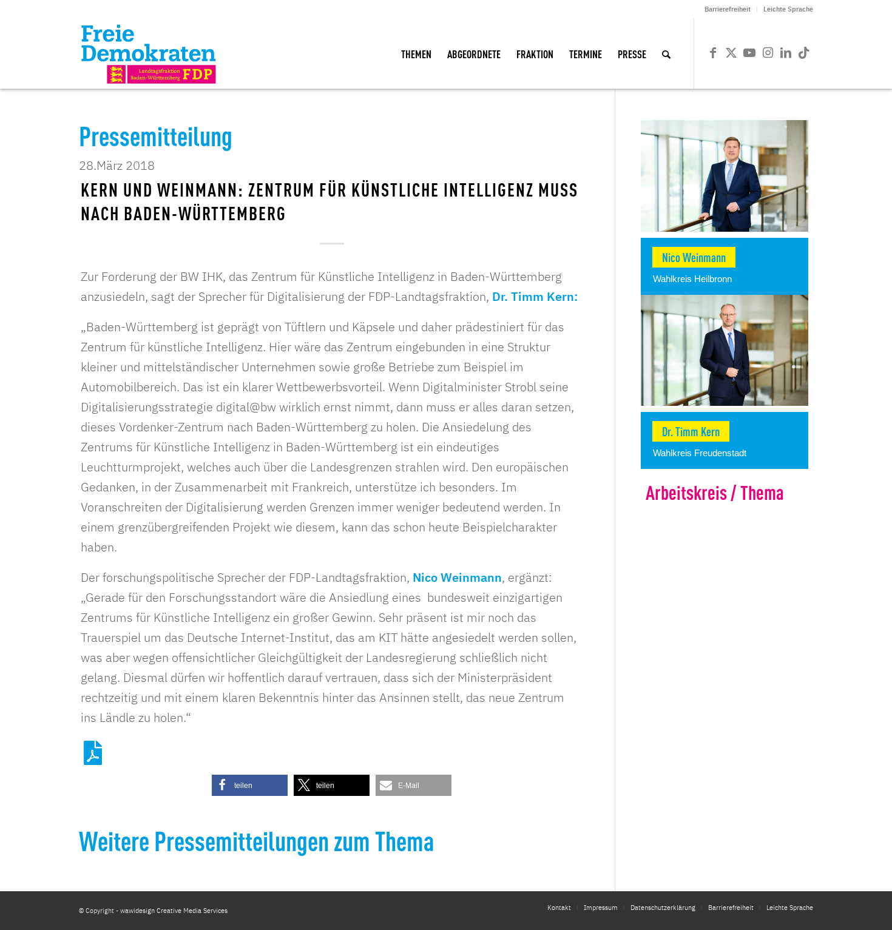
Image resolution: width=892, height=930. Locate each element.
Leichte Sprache (788, 9)
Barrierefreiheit (727, 9)
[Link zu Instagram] (768, 53)
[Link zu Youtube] (749, 53)
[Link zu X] (731, 53)
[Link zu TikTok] (804, 53)
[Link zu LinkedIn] (786, 53)
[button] (250, 785)
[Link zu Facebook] (713, 53)
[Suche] (666, 53)
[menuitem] (727, 9)
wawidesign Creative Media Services (174, 910)
